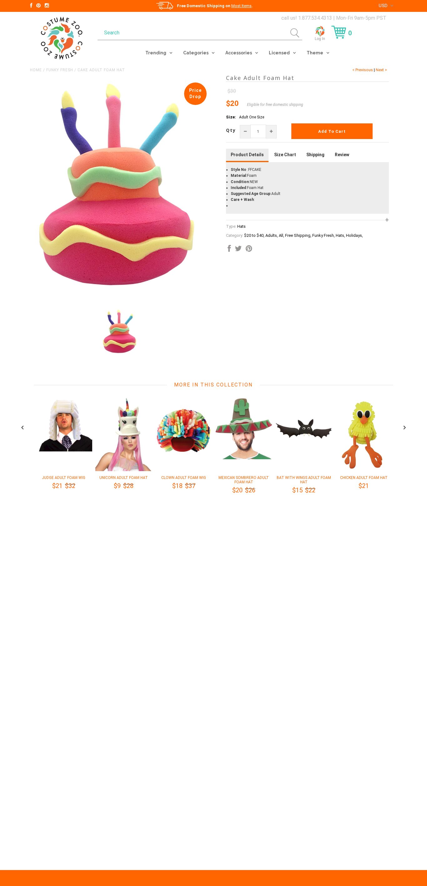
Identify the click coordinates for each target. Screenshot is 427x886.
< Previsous (362, 69)
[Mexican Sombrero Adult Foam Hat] (243, 458)
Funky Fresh (59, 70)
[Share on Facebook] (229, 250)
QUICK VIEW (63, 472)
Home (36, 70)
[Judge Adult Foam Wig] (63, 450)
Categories (195, 52)
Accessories (238, 52)
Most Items (241, 5)
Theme (315, 52)
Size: (231, 117)
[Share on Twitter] (238, 250)
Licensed (279, 52)
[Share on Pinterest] (249, 250)
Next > (381, 69)
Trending (155, 52)
